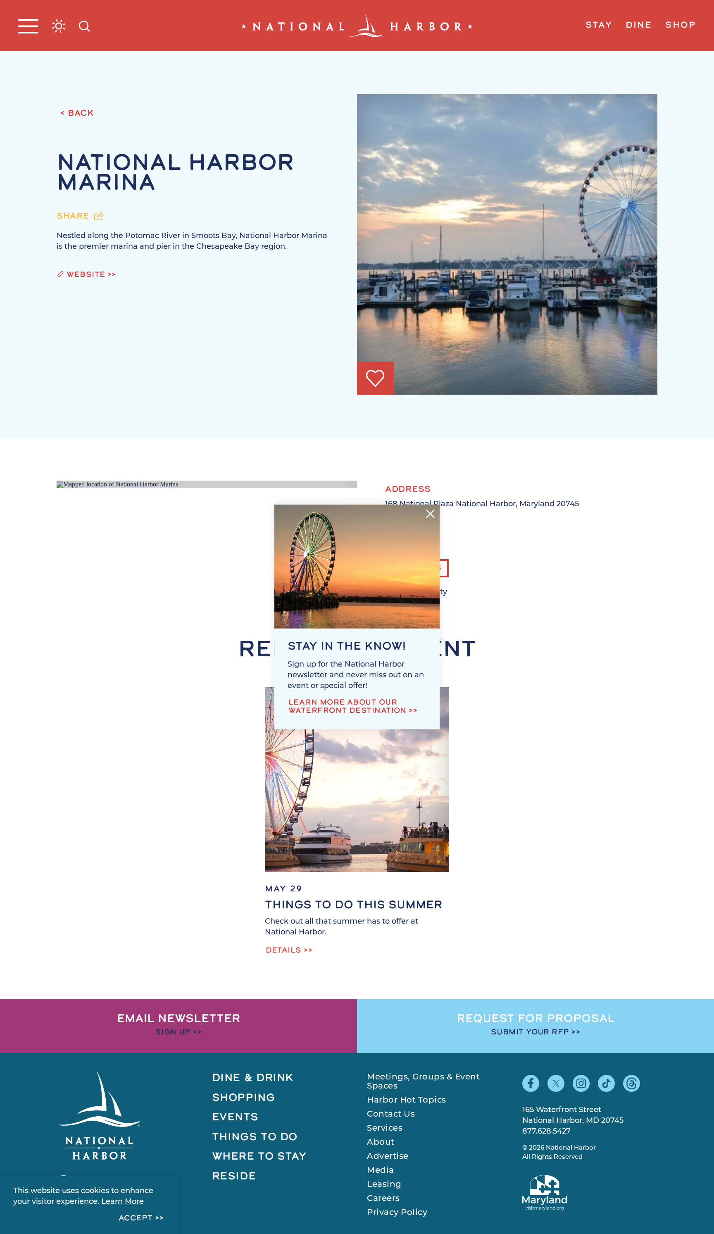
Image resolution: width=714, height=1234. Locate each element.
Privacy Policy (397, 1213)
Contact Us (391, 1114)
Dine (639, 25)
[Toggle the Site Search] (84, 25)
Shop (680, 25)
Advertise (388, 1157)
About (381, 1143)
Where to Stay (259, 1157)
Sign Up (173, 1032)
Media (380, 1171)
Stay (598, 25)
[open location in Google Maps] (117, 483)
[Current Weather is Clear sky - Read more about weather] (59, 26)
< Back (77, 114)
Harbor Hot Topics (406, 1100)
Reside (234, 1177)
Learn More (122, 1202)
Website (86, 275)
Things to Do (255, 1137)
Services (384, 1128)
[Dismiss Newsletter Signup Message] (430, 514)
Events (235, 1118)
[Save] (375, 378)
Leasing (384, 1185)
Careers (383, 1199)
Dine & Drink (253, 1078)
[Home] (357, 25)
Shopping (243, 1098)
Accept (136, 1218)
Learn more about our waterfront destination (347, 707)
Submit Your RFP (530, 1032)
